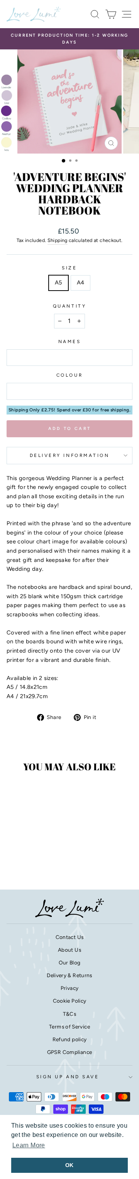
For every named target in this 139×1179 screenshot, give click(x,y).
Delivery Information (70, 455)
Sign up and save (67, 1076)
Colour (69, 375)
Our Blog (70, 962)
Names (69, 341)
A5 (58, 282)
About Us (69, 950)
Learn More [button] (28, 1145)
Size (69, 268)
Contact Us (70, 937)
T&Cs (69, 1014)
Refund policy (70, 1039)
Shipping (57, 240)
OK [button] (69, 1165)
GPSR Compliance (69, 1052)
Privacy (70, 988)
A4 (81, 282)
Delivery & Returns (69, 975)
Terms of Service (69, 1026)
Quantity (69, 306)
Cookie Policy (69, 1001)
